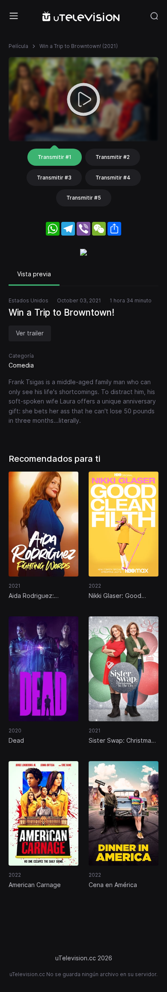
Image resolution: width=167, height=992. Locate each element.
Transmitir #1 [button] (55, 157)
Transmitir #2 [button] (112, 157)
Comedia (21, 365)
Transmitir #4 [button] (113, 177)
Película (18, 46)
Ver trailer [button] (30, 333)
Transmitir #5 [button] (83, 197)
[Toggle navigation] (14, 15)
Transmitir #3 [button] (54, 177)
